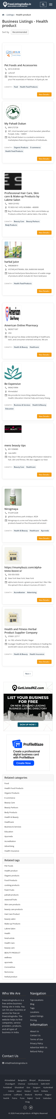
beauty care (9, 948)
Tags (32, 1008)
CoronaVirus (9, 967)
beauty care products (13, 909)
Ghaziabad (19, 1087)
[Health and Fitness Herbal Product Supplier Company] (13, 617)
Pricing (33, 1020)
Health (7, 933)
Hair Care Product (12, 914)
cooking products (11, 885)
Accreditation (19, 592)
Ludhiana (18, 1094)
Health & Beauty (21, 347)
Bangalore (22, 1080)
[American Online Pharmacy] (13, 313)
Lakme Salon (9, 928)
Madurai (28, 1094)
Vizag (27, 1101)
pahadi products (11, 895)
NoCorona (8, 972)
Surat (38, 1098)
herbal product (10, 976)
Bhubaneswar (44, 1080)
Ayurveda (45, 530)
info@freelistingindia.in (16, 1063)
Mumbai (38, 1094)
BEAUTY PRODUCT (12, 952)
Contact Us (35, 1035)
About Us (34, 1031)
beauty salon (10, 919)
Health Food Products (29, 87)
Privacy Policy (36, 1043)
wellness (8, 957)
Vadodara (47, 1098)
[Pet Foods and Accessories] (13, 53)
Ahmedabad (10, 1080)
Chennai (21, 1084)
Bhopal (32, 1080)
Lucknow (7, 1094)
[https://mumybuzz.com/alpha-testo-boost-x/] (13, 555)
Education (9, 408)
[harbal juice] (13, 250)
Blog (32, 1004)
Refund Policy (36, 1051)
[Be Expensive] (13, 372)
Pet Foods (8, 865)
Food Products (10, 880)
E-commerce (35, 147)
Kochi (36, 1091)
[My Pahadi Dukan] (13, 111)
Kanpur (28, 1091)
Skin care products (12, 904)
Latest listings (36, 1016)
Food (16, 87)
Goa (28, 1087)
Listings (10, 14)
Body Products (11, 225)
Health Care (9, 943)
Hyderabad (48, 1087)
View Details (44, 94)
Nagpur (48, 1094)
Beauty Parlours (32, 221)
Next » (28, 673)
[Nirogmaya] (13, 497)
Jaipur (19, 1091)
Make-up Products (12, 923)
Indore (11, 1091)
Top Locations (36, 1000)
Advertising (31, 592)
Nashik (6, 1098)
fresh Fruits (9, 890)
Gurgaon (36, 1087)
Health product (11, 870)
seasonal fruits (10, 899)
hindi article (9, 938)
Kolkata (44, 1091)
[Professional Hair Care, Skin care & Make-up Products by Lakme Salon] (13, 181)
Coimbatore (33, 1084)
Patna (14, 1098)
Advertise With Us (38, 1047)
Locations (34, 1012)
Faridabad (7, 1087)
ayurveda (8, 962)
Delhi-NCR (45, 1084)
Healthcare (34, 347)
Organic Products (21, 147)
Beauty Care (19, 221)
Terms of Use (36, 1039)
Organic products (11, 875)
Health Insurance (37, 654)
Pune (22, 1098)
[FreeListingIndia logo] (17, 4)
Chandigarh (10, 1084)
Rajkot (30, 1098)
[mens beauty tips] (13, 433)
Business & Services (22, 405)
